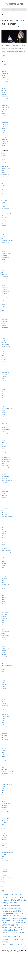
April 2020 (3, 94)
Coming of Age (4, 287)
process (3, 682)
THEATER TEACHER (13, 942)
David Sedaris (4, 319)
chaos (2, 249)
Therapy (3, 833)
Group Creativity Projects (7, 408)
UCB (2, 845)
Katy (2, 523)
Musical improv (5, 608)
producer (3, 684)
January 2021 (4, 75)
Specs (2, 767)
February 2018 (5, 137)
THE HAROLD (21, 942)
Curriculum (4, 314)
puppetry (3, 690)
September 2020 (5, 84)
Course (3, 304)
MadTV (3, 565)
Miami (2, 586)
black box (3, 225)
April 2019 (3, 118)
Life (2, 535)
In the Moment (4, 482)
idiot (2, 444)
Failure (3, 361)
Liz (2, 542)
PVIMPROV (5, 937)
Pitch (20, 934)
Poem (2, 671)
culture (3, 312)
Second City (4, 735)
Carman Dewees (5, 242)
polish (2, 675)
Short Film (3, 750)
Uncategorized (4, 847)
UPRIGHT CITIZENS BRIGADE (14, 944)
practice (3, 680)
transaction (4, 839)
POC (2, 667)
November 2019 (5, 103)
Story (2, 782)
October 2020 (4, 81)
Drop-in (3, 340)
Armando (3, 202)
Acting (2, 187)
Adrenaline (4, 191)
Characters (4, 255)
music (2, 603)
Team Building (4, 805)
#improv (3, 164)
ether (2, 355)
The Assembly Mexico (6, 814)
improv (3, 450)
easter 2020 (4, 342)
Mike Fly (3, 588)
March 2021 (4, 71)
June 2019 (3, 113)
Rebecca (3, 703)
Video (2, 856)
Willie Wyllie (4, 871)
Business (3, 236)
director (3, 334)
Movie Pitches (8, 934)
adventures (4, 195)
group (2, 406)
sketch (3, 758)
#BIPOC (3, 153)
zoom (2, 886)
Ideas (2, 442)
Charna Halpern (5, 257)
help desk (3, 421)
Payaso (3, 652)
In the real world (5, 484)
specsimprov (4, 769)
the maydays (4, 820)
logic (2, 546)
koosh (2, 527)
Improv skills (4, 474)
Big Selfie (3, 215)
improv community (5, 459)
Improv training (5, 476)
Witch (2, 873)
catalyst (3, 244)
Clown (2, 270)
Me (2, 574)
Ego (2, 348)
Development (4, 327)
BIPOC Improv (4, 221)
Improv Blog (18, 913)
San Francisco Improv (6, 729)
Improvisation (4, 478)
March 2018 (4, 134)
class (2, 266)
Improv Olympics (5, 470)
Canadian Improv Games (7, 240)
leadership (3, 531)
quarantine (4, 697)
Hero (2, 425)
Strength (3, 786)
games (3, 389)
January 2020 (4, 98)
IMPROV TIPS (15, 925)
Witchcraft (3, 875)
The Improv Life (5, 818)
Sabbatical (3, 724)
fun (2, 382)
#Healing (3, 162)
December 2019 (5, 101)
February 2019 (5, 122)
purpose (3, 692)
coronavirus (4, 302)
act (2, 183)
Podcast (3, 669)
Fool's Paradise (5, 372)
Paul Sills (3, 650)
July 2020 (3, 88)
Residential (4, 709)
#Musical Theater (5, 168)
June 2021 (3, 64)
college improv (4, 276)
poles (2, 673)
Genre (2, 393)
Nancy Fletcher (5, 612)
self (2, 737)
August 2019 (4, 109)
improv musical (5, 467)
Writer (2, 879)
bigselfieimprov (5, 217)
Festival (3, 365)
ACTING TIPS (13, 897)
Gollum (3, 402)
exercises (3, 359)
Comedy (3, 285)
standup (3, 777)
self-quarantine (5, 741)
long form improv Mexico (7, 552)
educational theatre (6, 346)
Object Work (4, 614)
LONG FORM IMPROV (18, 933)
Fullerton (3, 380)
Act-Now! (3, 185)
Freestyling (4, 374)
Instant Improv (4, 491)
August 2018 (4, 126)
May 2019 (3, 115)
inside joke (3, 489)
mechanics (4, 578)
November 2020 (5, 79)
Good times (4, 404)
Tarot (2, 794)
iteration (3, 501)
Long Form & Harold (6, 550)
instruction (3, 493)
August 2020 (4, 86)
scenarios (3, 731)
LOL (8, 933)
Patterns (3, 646)
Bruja (2, 234)
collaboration (4, 274)
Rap (2, 701)
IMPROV (10, 913)
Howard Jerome (5, 438)
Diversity (3, 336)
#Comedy (3, 155)
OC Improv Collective (6, 620)
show (2, 752)
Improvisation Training (6, 480)
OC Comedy (4, 616)
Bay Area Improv (5, 208)
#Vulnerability (4, 176)
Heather (3, 416)
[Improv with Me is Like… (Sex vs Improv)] (14, 36)
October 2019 (4, 105)
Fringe (3, 378)
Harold (3, 414)
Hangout (3, 412)
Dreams (3, 338)
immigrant (3, 446)
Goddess (3, 399)
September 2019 (5, 107)
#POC (2, 170)
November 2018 (5, 124)
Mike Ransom (4, 591)
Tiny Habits (4, 837)
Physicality (3, 661)
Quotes (3, 699)
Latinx (2, 529)
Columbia (3, 280)
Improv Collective (5, 457)
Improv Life (4, 463)
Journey (3, 518)
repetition (3, 707)
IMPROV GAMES (15, 918)
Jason (2, 503)
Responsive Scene (5, 714)
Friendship (3, 376)
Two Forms (4, 843)
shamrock (3, 748)
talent (2, 792)
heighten (3, 419)
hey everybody (4, 427)
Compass (3, 295)
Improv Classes (5, 452)
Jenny (2, 510)
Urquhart (3, 854)
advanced (3, 193)
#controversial (4, 157)
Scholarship (4, 733)
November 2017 (5, 143)
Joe (2, 512)
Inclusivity (3, 486)
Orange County (5, 631)
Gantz (2, 391)
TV (2, 841)
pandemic (3, 639)
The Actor (3, 809)
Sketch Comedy (5, 760)
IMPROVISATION (12, 920)
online (2, 629)
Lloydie (3, 544)
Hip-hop (3, 431)
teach (2, 797)
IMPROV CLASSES (7, 916)
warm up (3, 862)
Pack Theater (4, 637)
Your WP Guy (17, 951)
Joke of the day (14, 927)
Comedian (3, 283)
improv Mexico (4, 465)
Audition (3, 206)
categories (3, 246)
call (2, 238)
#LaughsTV (6, 895)
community (4, 293)
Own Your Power (5, 635)
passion (3, 642)
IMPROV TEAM (20, 923)
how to (3, 436)
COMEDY (6, 905)
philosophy (4, 658)
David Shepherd (5, 321)
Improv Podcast (5, 472)
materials (3, 569)
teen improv (4, 807)
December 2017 (5, 141)
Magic (2, 567)
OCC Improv (4, 622)
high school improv (5, 429)
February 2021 (5, 73)
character (3, 251)
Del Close (3, 325)
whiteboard (4, 869)
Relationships (4, 705)
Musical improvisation (6, 610)
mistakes (3, 597)
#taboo (3, 172)
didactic (3, 329)
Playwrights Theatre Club (7, 665)
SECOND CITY (15, 937)
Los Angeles (4, 559)
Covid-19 (3, 306)
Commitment (4, 289)
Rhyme (3, 718)
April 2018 (3, 132)
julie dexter (4, 520)
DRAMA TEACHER (15, 905)
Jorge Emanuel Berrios (6, 516)
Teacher (3, 799)
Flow (2, 370)
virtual (2, 858)
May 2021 (3, 67)
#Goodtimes (4, 159)
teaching (3, 801)
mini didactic (4, 593)
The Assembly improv (6, 811)
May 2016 (3, 145)
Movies (3, 601)
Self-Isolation (4, 739)
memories (3, 580)
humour (3, 440)
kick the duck (4, 525)
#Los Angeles (4, 166)
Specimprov (4, 765)
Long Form (4, 548)
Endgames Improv (5, 351)
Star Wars (3, 780)
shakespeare (4, 746)
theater (3, 824)
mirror (2, 595)
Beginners (3, 210)
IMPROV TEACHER (11, 923)
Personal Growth (5, 656)
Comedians (16, 903)
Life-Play (3, 537)
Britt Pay (3, 232)
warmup (3, 867)
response (3, 712)
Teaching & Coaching (6, 803)
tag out (3, 790)
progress (3, 688)
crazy (2, 308)
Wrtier (2, 884)
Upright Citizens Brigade (7, 852)
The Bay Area (4, 816)
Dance (3, 317)
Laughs (23, 927)
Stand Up (3, 775)
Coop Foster (4, 300)
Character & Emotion (6, 253)
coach (2, 272)
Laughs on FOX (7, 930)
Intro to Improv (4, 495)
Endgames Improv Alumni (7, 353)
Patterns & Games (5, 648)
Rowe (2, 722)
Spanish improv (5, 763)
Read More (4, 55)
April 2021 (3, 69)
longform (3, 554)
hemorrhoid (4, 423)
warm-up (3, 865)
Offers (2, 624)
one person (4, 627)
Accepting (3, 181)
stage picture (4, 773)
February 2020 (5, 96)
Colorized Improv (5, 278)
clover (2, 268)
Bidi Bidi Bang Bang (6, 213)
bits (2, 223)
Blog (2, 227)
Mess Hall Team (5, 584)
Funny (2, 385)
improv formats (5, 461)
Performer (3, 654)
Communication (5, 291)
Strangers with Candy (6, 784)
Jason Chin (4, 506)
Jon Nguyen (4, 514)
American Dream (5, 198)
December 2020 (5, 77)
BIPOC (3, 219)
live (2, 540)
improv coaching (5, 455)
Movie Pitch (3, 934)
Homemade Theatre (6, 433)
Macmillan (3, 563)
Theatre (3, 826)
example (3, 357)
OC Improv (4, 618)
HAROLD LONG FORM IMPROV (9, 908)
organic (3, 633)
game (2, 387)
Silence (3, 756)
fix (2, 368)
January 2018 (4, 139)
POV (2, 678)
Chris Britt (3, 261)
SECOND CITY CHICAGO (9, 939)
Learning (3, 533)
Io (1, 499)
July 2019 (3, 111)
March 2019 (4, 120)
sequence (3, 743)
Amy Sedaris (4, 200)
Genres (3, 395)
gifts (2, 397)
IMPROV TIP (5, 925)
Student (3, 788)
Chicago (3, 259)
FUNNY (22, 905)
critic (2, 310)
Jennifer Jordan (5, 508)
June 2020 (3, 90)
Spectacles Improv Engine (7, 771)
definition (3, 323)
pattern (3, 644)
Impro (2, 448)
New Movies (16, 934)
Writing (3, 881)
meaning (3, 576)
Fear (2, 363)
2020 (2, 179)
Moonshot (3, 599)
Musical (3, 605)
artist (2, 204)
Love (2, 561)
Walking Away (4, 860)
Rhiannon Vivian (5, 716)
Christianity (4, 263)
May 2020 (3, 92)
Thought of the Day (6, 835)
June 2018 (3, 128)
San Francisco (4, 726)
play (2, 663)
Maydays (3, 571)
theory (2, 831)
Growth (3, 410)
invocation (3, 497)
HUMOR (4, 913)
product (3, 686)
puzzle (3, 695)
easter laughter (5, 344)
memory (3, 582)
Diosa (2, 331)
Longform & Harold (5, 557)
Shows (3, 754)
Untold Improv (4, 850)
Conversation (4, 297)
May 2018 (3, 130)
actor (2, 189)
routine (3, 720)
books (2, 229)
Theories (3, 828)
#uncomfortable (5, 174)
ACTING (13, 895)
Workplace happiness (6, 877)
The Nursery (4, 822)
